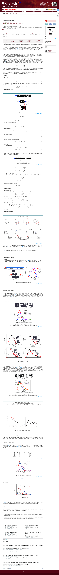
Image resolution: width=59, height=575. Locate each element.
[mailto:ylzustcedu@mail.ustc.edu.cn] (5, 23)
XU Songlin (31, 33)
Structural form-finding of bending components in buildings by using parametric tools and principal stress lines (17, 550)
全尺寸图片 (37, 113)
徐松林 (20, 23)
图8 (36, 398)
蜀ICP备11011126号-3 (35, 571)
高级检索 (49, 9)
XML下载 (54, 23)
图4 (28, 260)
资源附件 (29, 41)
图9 (17, 446)
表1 (29, 398)
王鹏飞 (17, 23)
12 (20, 48)
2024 (11, 13)
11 (18, 47)
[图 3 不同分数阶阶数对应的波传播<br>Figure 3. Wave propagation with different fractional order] (23, 228)
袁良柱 (4, 23)
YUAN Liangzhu (5, 33)
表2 (8, 445)
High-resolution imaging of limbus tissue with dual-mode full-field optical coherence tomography (15, 564)
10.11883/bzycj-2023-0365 (41, 15)
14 (31, 50)
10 (5, 502)
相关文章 (12, 41)
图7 (16, 367)
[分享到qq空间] (58, 12)
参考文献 (38, 40)
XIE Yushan (17, 33)
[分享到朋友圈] (58, 15)
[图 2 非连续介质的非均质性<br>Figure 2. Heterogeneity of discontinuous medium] (23, 159)
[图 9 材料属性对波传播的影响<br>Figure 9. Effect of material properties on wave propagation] (23, 467)
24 (4, 56)
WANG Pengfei (26, 33)
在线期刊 (23, 11)
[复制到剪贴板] (45, 15)
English (52, 11)
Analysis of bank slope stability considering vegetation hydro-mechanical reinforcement (14, 557)
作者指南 (33, 11)
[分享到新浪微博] (58, 14)
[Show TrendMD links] (42, 568)
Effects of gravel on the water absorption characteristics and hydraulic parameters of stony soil (15, 548)
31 (11, 63)
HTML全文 (21, 40)
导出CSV (37, 458)
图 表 (29, 40)
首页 (5, 11)
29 (6, 60)
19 (17, 48)
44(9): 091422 (15, 13)
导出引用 (50, 23)
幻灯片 (41, 113)
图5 (15, 294)
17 (22, 478)
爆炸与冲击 (8, 13)
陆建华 (14, 23)
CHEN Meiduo (12, 33)
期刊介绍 (13, 11)
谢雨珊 (11, 23)
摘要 (11, 40)
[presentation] (7, 68)
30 (5, 61)
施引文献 (21, 41)
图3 (4, 245)
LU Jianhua (21, 33)
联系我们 (42, 11)
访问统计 (37, 41)
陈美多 (8, 23)
